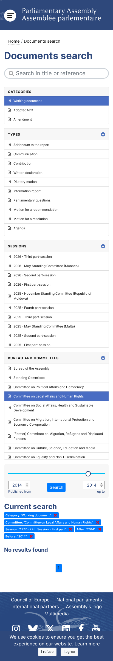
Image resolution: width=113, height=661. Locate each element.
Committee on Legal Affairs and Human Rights (48, 396)
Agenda (19, 228)
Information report (27, 191)
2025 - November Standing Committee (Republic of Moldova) (52, 295)
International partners (35, 606)
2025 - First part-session (31, 345)
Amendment (22, 119)
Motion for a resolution (30, 219)
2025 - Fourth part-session (33, 308)
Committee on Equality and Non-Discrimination (49, 457)
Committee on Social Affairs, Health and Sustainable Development (53, 407)
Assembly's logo (84, 606)
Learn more (87, 644)
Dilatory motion (25, 182)
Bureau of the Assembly (31, 368)
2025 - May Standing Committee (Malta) (44, 326)
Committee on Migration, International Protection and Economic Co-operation (53, 421)
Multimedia (56, 613)
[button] (103, 134)
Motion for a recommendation (35, 209)
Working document (27, 101)
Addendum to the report (31, 145)
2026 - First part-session (31, 284)
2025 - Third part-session (32, 317)
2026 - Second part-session (34, 275)
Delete (54, 515)
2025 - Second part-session (34, 336)
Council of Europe (30, 599)
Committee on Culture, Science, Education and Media (54, 448)
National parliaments (79, 599)
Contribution (22, 163)
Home (14, 41)
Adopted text (23, 110)
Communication (25, 154)
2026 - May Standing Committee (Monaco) (46, 266)
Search (56, 487)
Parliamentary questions (31, 200)
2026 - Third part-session (32, 257)
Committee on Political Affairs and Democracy (48, 387)
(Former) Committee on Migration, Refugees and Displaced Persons (58, 436)
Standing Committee (29, 378)
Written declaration (28, 173)
